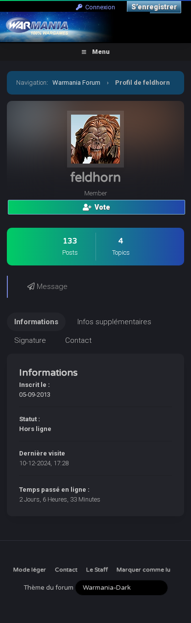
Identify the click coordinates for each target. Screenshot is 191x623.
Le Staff (97, 569)
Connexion (98, 7)
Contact (66, 569)
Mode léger (29, 569)
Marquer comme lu (143, 569)
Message (51, 286)
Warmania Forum (76, 82)
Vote (101, 207)
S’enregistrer (154, 7)
